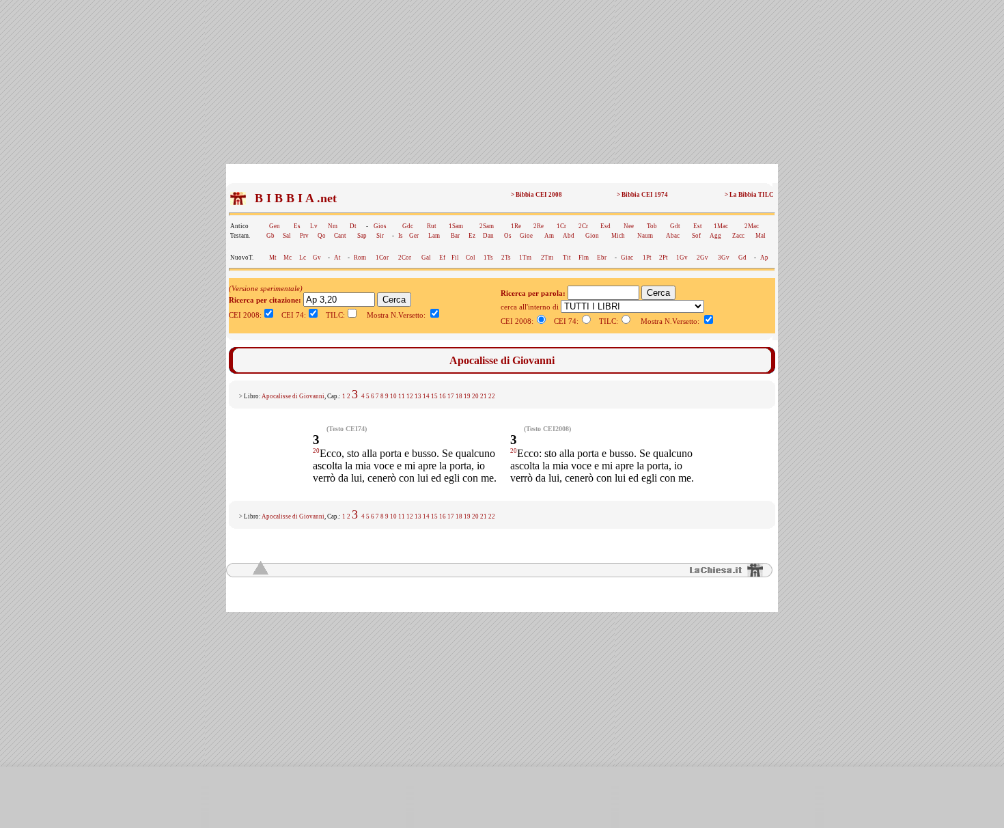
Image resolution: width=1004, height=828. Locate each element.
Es (297, 226)
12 (409, 396)
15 (434, 396)
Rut (431, 226)
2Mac (751, 226)
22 (491, 396)
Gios (380, 226)
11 (401, 396)
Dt (353, 226)
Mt (273, 257)
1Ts (488, 257)
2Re (538, 226)
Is (400, 235)
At (337, 257)
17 (450, 396)
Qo (322, 235)
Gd (742, 257)
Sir (380, 235)
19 (467, 396)
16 (442, 396)
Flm (583, 257)
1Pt (647, 257)
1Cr (561, 226)
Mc (287, 257)
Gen (274, 226)
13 (418, 396)
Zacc (738, 235)
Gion (592, 235)
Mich (618, 235)
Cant (340, 235)
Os (508, 235)
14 (426, 396)
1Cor (382, 257)
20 (475, 396)
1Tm (525, 257)
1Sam (456, 226)
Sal (287, 235)
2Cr (583, 226)
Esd (605, 226)
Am (549, 235)
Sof (696, 235)
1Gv (682, 257)
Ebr (601, 257)
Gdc (407, 226)
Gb (270, 235)
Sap (362, 235)
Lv (314, 226)
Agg (715, 235)
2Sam (486, 226)
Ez (472, 235)
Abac (673, 235)
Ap (764, 257)
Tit (567, 257)
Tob (652, 226)
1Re (516, 226)
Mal (760, 235)
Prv (304, 235)
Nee (629, 226)
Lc (302, 257)
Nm (332, 226)
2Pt (663, 257)
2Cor (404, 257)
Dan (488, 235)
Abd (568, 235)
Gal (426, 257)
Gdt (675, 226)
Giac (627, 257)
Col (470, 257)
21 (483, 396)
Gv (317, 257)
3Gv (723, 257)
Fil (455, 257)
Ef (442, 257)
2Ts (506, 257)
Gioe (526, 235)
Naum (645, 235)
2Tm (547, 257)
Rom (360, 257)
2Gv (702, 257)
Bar (455, 235)
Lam (434, 235)
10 (393, 396)
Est (697, 226)
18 (459, 396)
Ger (414, 235)
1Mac (721, 226)
